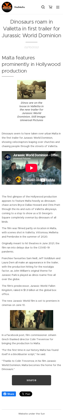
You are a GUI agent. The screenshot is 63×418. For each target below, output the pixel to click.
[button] (43, 7)
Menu (57, 7)
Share (10, 394)
